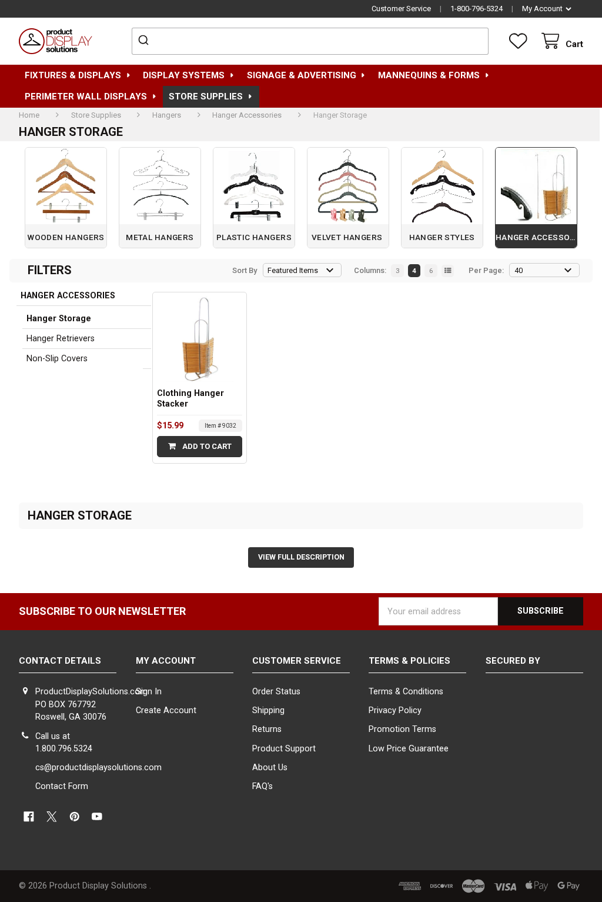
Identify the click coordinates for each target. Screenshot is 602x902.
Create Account (166, 710)
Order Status (276, 692)
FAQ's (262, 786)
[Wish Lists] (520, 41)
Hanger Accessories (68, 296)
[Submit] (145, 41)
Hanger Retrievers (60, 339)
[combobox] (310, 41)
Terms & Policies (409, 660)
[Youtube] (97, 816)
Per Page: (486, 270)
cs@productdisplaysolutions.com (98, 768)
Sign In (149, 692)
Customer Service (401, 8)
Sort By (244, 270)
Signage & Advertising (301, 75)
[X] (51, 816)
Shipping (268, 710)
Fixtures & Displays (73, 75)
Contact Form (61, 786)
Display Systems (184, 75)
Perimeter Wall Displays (86, 96)
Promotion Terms (402, 729)
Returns (267, 729)
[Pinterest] (74, 816)
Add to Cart (206, 446)
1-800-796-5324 (476, 8)
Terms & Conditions (406, 692)
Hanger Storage (58, 319)
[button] (534, 706)
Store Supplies (206, 96)
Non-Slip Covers (57, 359)
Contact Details (60, 660)
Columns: (370, 270)
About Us (269, 768)
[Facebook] (28, 816)
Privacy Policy (395, 710)
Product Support (284, 749)
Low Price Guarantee (409, 749)
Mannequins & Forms (429, 75)
